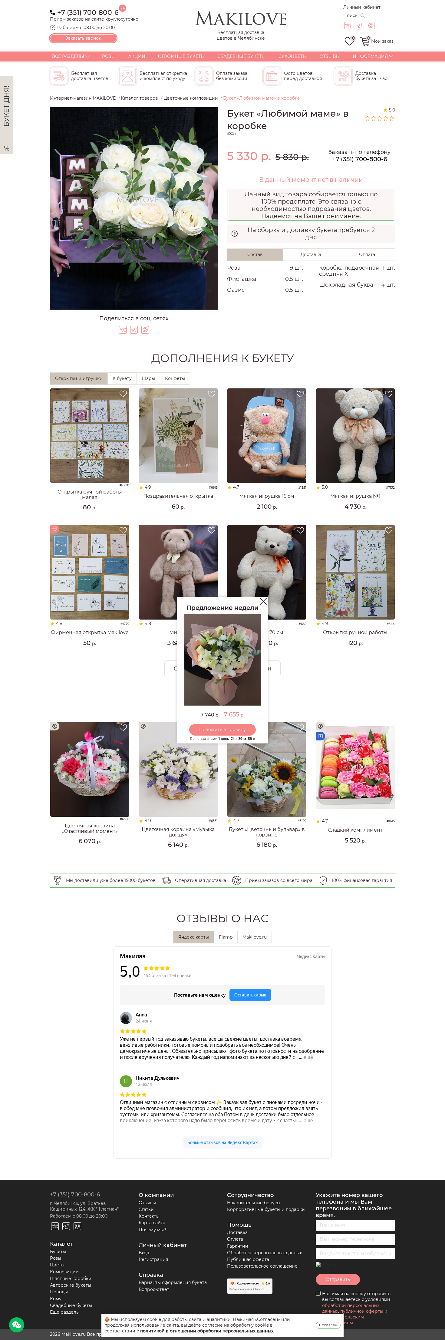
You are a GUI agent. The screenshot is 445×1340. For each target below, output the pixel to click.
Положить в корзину (222, 729)
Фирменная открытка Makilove (90, 632)
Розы (109, 56)
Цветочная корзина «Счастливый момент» (89, 828)
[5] (392, 118)
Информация (370, 56)
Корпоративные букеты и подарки (266, 1209)
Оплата (235, 1239)
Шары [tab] (148, 378)
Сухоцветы (293, 56)
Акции (136, 56)
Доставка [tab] (311, 254)
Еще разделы (65, 1312)
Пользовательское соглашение (262, 1266)
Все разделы (68, 56)
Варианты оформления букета (173, 1282)
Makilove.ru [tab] (254, 937)
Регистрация (153, 1259)
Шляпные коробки (70, 1278)
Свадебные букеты (241, 56)
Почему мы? (152, 1229)
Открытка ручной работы (355, 632)
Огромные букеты (181, 56)
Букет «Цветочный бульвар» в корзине (267, 832)
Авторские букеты (70, 1285)
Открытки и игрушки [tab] (79, 378)
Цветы (57, 1265)
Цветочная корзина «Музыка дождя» (178, 832)
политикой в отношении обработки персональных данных (207, 1331)
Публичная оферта (248, 1259)
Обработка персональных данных (264, 1252)
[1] (368, 118)
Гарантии (237, 1246)
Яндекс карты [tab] (193, 937)
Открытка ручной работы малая (90, 494)
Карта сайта (152, 1222)
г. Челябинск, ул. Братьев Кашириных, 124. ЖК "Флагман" (84, 1206)
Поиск (350, 15)
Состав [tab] (255, 254)
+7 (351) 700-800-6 (88, 11)
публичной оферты (361, 1311)
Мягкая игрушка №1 (355, 496)
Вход (144, 1252)
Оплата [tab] (367, 254)
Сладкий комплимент (355, 830)
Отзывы (330, 56)
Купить (89, 518)
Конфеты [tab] (175, 378)
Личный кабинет (362, 7)
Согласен (328, 1325)
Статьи (146, 1209)
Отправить (338, 1279)
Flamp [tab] (225, 937)
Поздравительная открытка (178, 496)
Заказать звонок (83, 38)
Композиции (64, 1272)
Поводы (59, 1292)
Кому (55, 1299)
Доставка (237, 1232)
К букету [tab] (122, 378)
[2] (374, 118)
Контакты (149, 1216)
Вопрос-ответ (154, 1289)
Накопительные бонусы (253, 1202)
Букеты (58, 1251)
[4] (386, 118)
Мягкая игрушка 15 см (266, 496)
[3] (380, 118)
